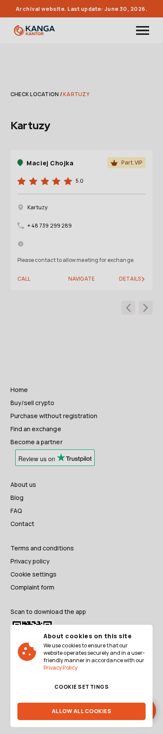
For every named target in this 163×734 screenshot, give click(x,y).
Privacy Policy (60, 667)
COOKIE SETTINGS (81, 686)
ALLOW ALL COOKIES (81, 711)
